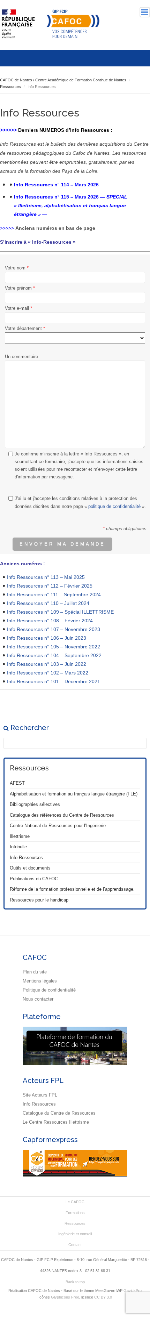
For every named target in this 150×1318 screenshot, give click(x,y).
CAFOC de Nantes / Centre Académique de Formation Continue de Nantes (63, 80)
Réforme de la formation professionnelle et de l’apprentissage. (72, 889)
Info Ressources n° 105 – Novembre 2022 (53, 646)
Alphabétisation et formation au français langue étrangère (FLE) (73, 794)
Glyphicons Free (65, 1297)
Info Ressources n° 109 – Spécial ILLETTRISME (60, 612)
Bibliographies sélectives (35, 804)
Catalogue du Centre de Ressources (59, 1113)
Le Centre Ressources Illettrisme (56, 1122)
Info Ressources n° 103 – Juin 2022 (46, 664)
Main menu (145, 12)
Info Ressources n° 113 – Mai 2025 (46, 577)
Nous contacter (38, 999)
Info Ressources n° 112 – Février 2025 (49, 586)
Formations (75, 1213)
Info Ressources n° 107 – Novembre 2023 (53, 629)
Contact (75, 1245)
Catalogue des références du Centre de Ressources (62, 815)
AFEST (17, 783)
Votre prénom (20, 288)
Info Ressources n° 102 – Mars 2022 (47, 673)
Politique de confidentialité (49, 990)
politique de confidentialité (114, 506)
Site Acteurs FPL (40, 1095)
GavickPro (132, 1290)
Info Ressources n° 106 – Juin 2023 (46, 638)
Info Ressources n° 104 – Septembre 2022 (54, 655)
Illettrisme (20, 836)
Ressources (75, 1223)
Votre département (25, 328)
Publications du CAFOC (34, 878)
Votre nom (17, 267)
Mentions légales (40, 981)
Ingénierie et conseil (75, 1234)
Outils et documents (30, 868)
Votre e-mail (18, 308)
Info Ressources (26, 857)
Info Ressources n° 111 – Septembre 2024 (54, 594)
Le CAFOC (75, 1202)
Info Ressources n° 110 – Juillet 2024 (48, 603)
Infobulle (18, 846)
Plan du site (35, 972)
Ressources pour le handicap (39, 900)
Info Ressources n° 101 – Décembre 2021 (53, 681)
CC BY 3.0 (103, 1297)
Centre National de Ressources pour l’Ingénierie (58, 825)
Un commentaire (21, 356)
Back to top (75, 1282)
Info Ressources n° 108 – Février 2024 (50, 620)
